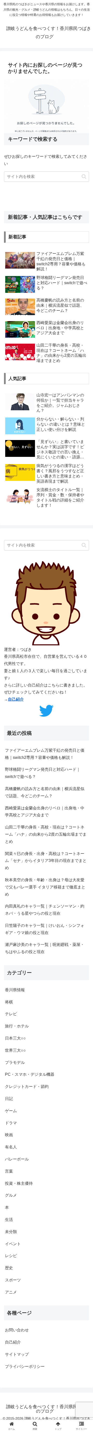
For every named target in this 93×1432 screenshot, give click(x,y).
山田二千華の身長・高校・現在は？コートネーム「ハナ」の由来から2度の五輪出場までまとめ (46, 834)
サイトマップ (17, 1354)
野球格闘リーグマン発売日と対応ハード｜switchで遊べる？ (42, 773)
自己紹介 (16, 699)
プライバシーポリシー (25, 1366)
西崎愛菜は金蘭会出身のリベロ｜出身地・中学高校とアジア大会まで (44, 811)
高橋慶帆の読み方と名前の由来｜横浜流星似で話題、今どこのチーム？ (44, 792)
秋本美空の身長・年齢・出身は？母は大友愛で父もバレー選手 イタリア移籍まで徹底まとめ (45, 887)
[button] (84, 176)
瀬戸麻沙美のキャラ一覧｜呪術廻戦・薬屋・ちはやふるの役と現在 (44, 948)
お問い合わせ (17, 1330)
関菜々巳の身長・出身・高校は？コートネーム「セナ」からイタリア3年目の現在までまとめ (46, 861)
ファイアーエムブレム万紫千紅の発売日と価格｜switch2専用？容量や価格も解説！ (44, 754)
